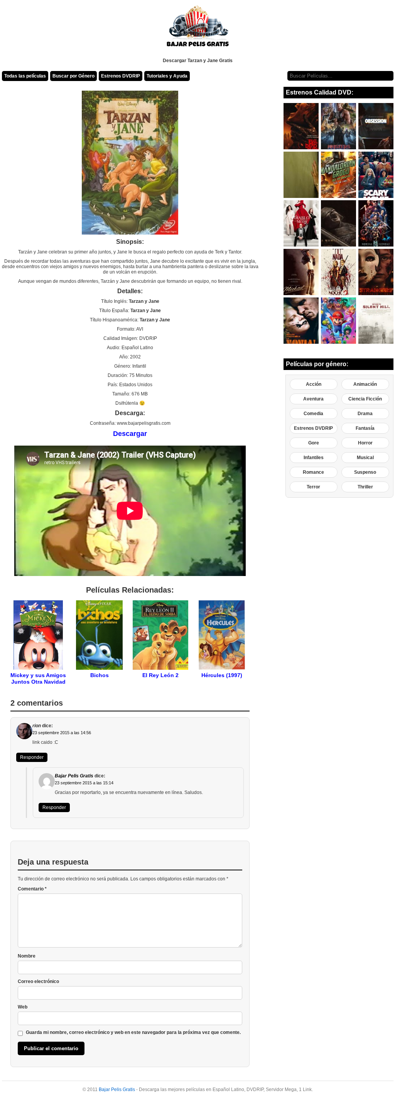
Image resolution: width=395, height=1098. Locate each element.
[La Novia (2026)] (301, 320)
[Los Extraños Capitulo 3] (375, 272)
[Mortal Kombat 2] (375, 223)
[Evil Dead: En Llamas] (301, 126)
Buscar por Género (73, 76)
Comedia (313, 413)
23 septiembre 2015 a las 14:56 (61, 732)
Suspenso (365, 472)
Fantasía (365, 428)
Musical (365, 457)
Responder (32, 757)
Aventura (313, 399)
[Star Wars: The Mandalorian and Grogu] (338, 175)
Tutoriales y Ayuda (167, 76)
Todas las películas (25, 76)
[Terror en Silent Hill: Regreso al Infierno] (375, 320)
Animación (365, 384)
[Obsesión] (375, 126)
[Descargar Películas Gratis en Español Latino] (197, 29)
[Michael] (301, 272)
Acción (313, 384)
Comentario (32, 889)
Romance (313, 472)
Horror (365, 443)
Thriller (365, 487)
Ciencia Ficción (365, 399)
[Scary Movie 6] (375, 175)
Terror (313, 487)
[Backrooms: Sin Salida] (301, 175)
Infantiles (314, 457)
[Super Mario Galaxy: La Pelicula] (338, 320)
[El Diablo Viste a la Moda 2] (301, 223)
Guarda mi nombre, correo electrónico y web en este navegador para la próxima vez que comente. (133, 1032)
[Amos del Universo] (338, 126)
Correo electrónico (38, 981)
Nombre (26, 956)
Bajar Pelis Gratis (74, 776)
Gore (313, 443)
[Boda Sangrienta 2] (338, 272)
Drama (365, 413)
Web (22, 1007)
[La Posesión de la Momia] (338, 223)
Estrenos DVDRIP (120, 76)
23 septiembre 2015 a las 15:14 (84, 782)
